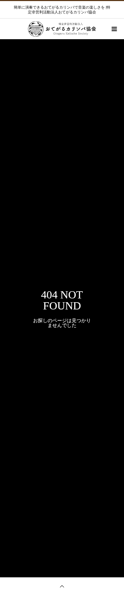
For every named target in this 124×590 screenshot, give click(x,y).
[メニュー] (113, 29)
